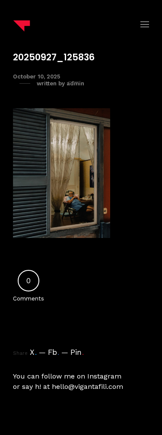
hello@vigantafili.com (87, 386)
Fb (53, 352)
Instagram (104, 376)
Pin (77, 352)
